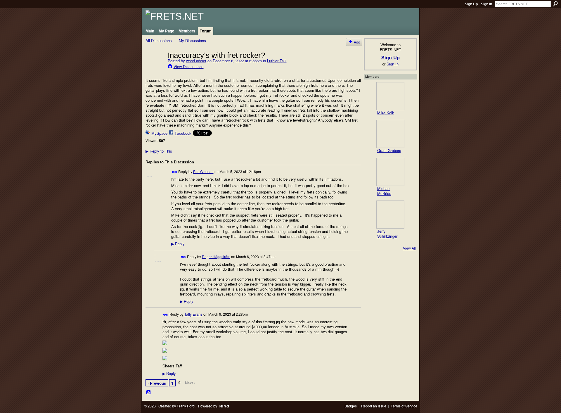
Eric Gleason (203, 171)
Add (357, 41)
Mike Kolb (385, 112)
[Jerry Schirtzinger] (390, 215)
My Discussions (192, 40)
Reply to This (159, 151)
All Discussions (159, 40)
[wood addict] (155, 67)
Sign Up (471, 4)
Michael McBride (384, 191)
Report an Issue (373, 406)
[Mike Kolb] (390, 96)
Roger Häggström (216, 256)
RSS (148, 392)
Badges (350, 406)
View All (409, 248)
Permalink (174, 172)
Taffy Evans (193, 314)
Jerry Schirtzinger (387, 233)
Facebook (183, 133)
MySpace (159, 133)
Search (555, 3)
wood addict (196, 60)
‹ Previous (157, 383)
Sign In (486, 4)
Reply (177, 243)
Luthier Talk (277, 60)
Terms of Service (404, 406)
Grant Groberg (389, 150)
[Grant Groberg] (390, 134)
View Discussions (189, 66)
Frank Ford (186, 406)
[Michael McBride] (390, 172)
